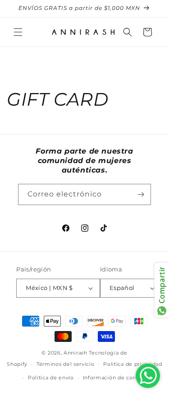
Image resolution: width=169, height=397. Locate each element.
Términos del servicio (66, 364)
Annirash (76, 353)
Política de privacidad (132, 364)
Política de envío (51, 377)
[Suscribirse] (141, 194)
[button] (18, 32)
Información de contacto (116, 377)
